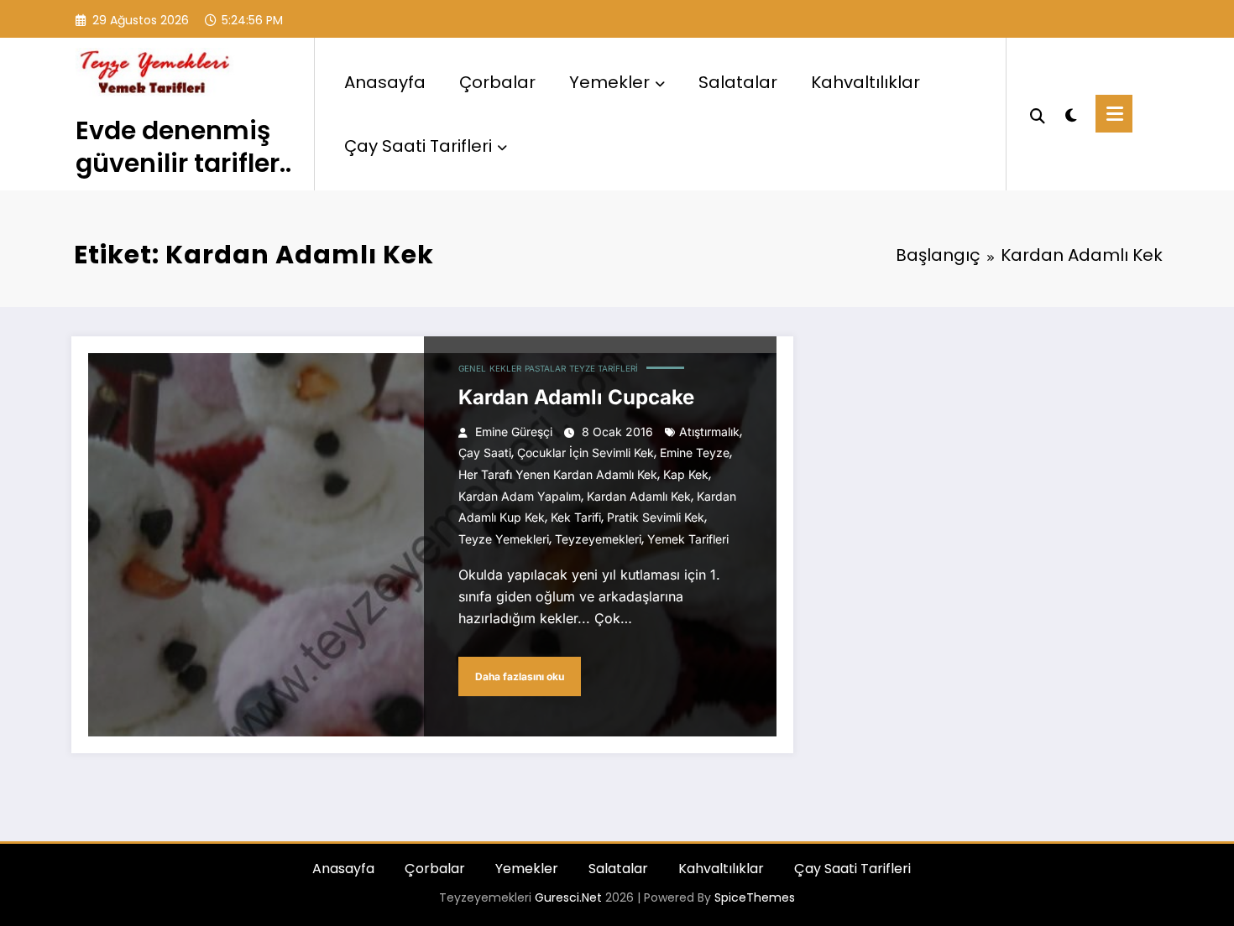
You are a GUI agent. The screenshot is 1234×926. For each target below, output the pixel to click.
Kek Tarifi (576, 517)
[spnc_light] (1070, 113)
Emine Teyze (694, 452)
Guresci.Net (568, 897)
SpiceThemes (754, 897)
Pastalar (545, 368)
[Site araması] (1037, 114)
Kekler (505, 368)
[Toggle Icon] (1113, 114)
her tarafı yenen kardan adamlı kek (557, 474)
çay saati (484, 452)
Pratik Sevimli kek (655, 517)
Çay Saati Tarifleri (418, 146)
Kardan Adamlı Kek (639, 496)
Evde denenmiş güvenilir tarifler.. (183, 146)
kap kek (686, 474)
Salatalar (737, 82)
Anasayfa (385, 82)
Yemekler (609, 82)
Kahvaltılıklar (865, 82)
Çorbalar (497, 82)
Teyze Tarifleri (603, 368)
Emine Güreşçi (513, 431)
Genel (472, 368)
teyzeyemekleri (598, 539)
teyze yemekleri (503, 539)
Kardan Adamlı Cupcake (576, 397)
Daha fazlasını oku (519, 676)
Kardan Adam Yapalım (519, 496)
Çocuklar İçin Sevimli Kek (585, 452)
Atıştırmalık (709, 431)
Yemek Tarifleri (688, 539)
